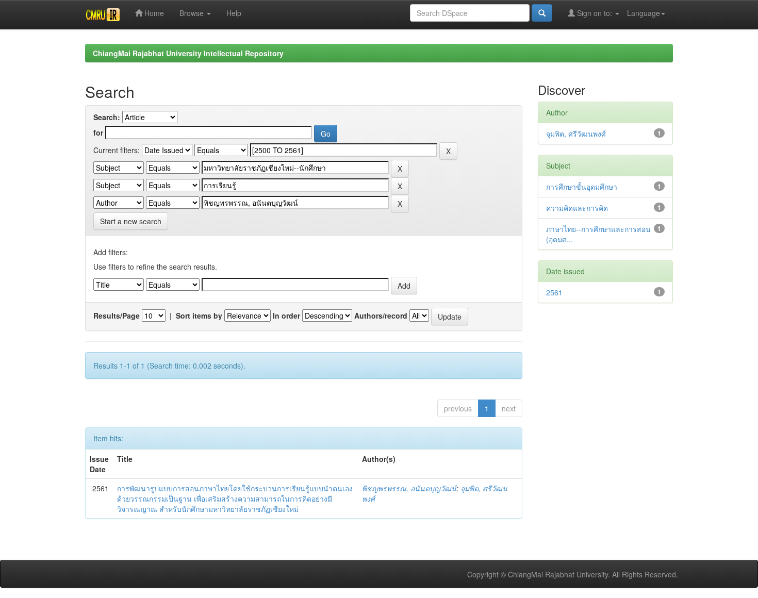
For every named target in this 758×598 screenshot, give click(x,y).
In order (286, 315)
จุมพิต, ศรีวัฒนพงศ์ (576, 133)
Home (153, 13)
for (98, 132)
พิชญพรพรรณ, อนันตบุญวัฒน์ (409, 488)
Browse (192, 13)
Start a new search (130, 221)
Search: (106, 117)
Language (643, 13)
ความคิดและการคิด (577, 208)
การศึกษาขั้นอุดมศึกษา (581, 186)
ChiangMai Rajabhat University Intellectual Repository (188, 53)
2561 (554, 292)
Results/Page (116, 315)
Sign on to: (594, 13)
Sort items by (199, 315)
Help (233, 13)
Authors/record (380, 315)
